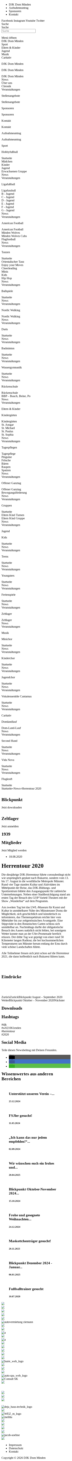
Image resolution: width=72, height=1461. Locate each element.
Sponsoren (7, 114)
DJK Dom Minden (12, 76)
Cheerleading (9, 268)
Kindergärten (9, 421)
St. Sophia (7, 434)
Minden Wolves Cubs (14, 236)
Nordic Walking (10, 316)
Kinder (5, 164)
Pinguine (6, 457)
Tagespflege (8, 453)
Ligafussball (8, 190)
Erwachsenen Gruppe (14, 171)
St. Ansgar (7, 424)
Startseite (6, 158)
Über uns (6, 82)
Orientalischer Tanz (12, 261)
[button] (12, 1057)
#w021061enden (11, 1027)
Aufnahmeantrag (11, 139)
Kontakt (6, 126)
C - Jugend (7, 197)
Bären (4, 463)
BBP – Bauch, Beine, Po (15, 396)
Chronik (6, 86)
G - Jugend (7, 210)
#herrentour (8, 1031)
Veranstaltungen (10, 89)
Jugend (5, 168)
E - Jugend (7, 203)
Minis (4, 271)
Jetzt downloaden (11, 807)
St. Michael (8, 428)
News (4, 79)
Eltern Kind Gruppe (13, 518)
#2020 (5, 1034)
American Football (12, 229)
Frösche (6, 460)
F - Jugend (7, 207)
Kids (4, 274)
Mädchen (6, 161)
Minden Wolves (10, 232)
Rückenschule (9, 392)
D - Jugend (7, 200)
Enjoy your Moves (12, 265)
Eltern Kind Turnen (12, 515)
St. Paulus (7, 431)
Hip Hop (6, 278)
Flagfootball (8, 239)
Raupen (6, 466)
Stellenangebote (10, 102)
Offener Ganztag (11, 489)
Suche (5, 24)
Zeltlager (6, 620)
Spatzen (6, 470)
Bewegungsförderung (14, 492)
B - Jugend (7, 193)
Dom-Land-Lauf (11, 727)
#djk (4, 1024)
